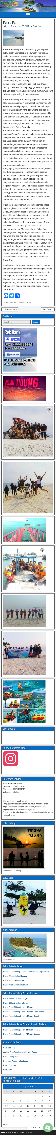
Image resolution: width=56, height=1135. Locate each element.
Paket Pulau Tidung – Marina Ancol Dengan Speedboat (26, 972)
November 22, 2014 (21, 26)
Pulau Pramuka (9, 1065)
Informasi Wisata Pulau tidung (15, 1061)
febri (7, 26)
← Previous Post (10, 309)
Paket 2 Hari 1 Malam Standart (16, 1003)
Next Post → (48, 309)
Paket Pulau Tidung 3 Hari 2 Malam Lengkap (21, 1030)
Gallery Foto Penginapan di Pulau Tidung (20, 1052)
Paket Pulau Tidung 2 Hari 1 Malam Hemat (21, 1016)
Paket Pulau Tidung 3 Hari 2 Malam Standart (21, 1034)
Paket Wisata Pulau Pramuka (15, 985)
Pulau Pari (10, 22)
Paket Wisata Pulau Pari (13, 980)
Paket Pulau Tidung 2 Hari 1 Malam (18, 1007)
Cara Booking (9, 1048)
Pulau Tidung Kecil (11, 1056)
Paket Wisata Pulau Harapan (15, 976)
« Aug (5, 1124)
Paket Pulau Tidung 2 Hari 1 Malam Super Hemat (23, 1012)
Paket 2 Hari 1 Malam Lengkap (16, 998)
